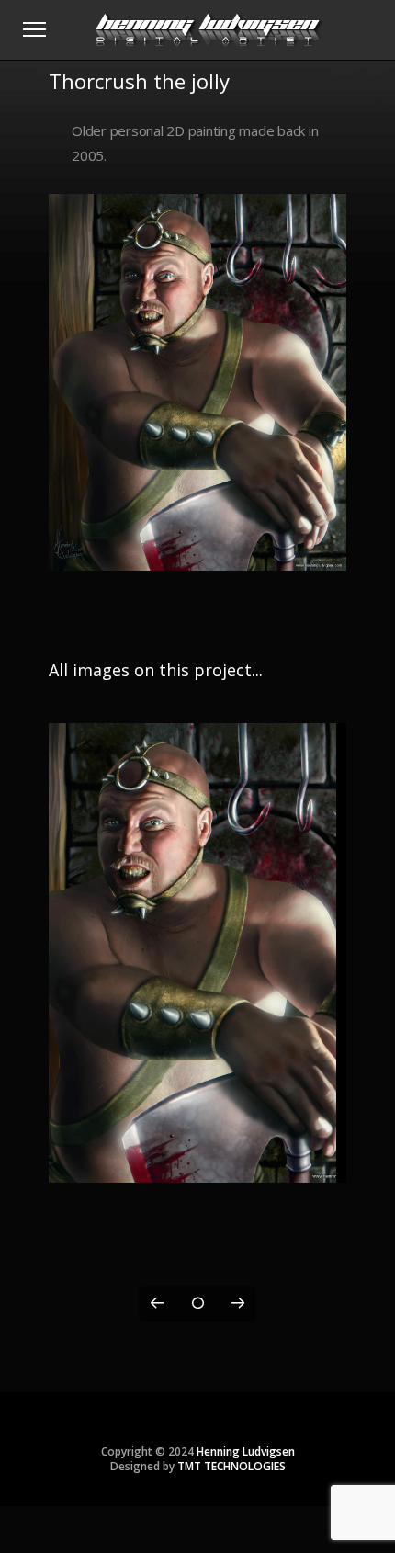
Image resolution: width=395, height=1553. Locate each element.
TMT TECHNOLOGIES (231, 1466)
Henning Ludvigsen (246, 1451)
